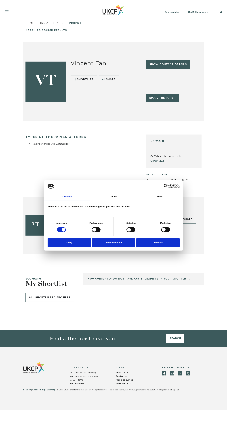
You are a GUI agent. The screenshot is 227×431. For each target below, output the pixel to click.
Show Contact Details (168, 64)
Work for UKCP (123, 383)
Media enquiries (124, 380)
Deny (69, 242)
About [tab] (159, 196)
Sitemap (51, 390)
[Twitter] (188, 373)
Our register (172, 12)
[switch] (96, 229)
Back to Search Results (47, 30)
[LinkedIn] (180, 373)
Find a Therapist (51, 23)
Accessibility (38, 390)
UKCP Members (197, 12)
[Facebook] (164, 373)
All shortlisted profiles (49, 297)
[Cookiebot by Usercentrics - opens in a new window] (166, 186)
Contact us (121, 376)
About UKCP (122, 372)
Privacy (27, 390)
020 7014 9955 (76, 383)
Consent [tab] (67, 196)
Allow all (158, 242)
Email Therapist (162, 97)
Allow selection (113, 242)
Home (29, 23)
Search (175, 338)
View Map (158, 161)
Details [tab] (113, 196)
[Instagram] (172, 373)
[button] (219, 12)
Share (110, 79)
